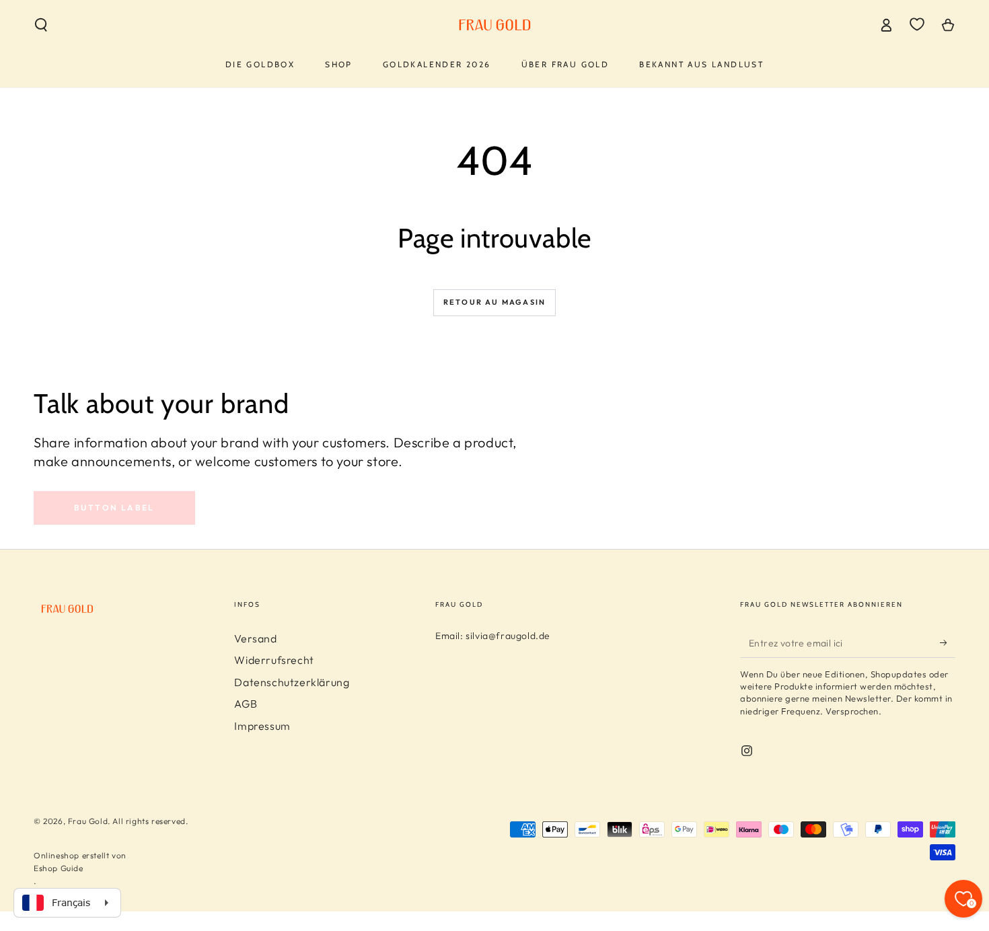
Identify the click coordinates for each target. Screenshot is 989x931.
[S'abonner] (947, 642)
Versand (255, 638)
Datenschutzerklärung (291, 682)
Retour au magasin (494, 302)
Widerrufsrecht (274, 660)
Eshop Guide (58, 868)
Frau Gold (88, 821)
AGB (245, 703)
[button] (41, 25)
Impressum (262, 726)
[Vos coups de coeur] (917, 24)
